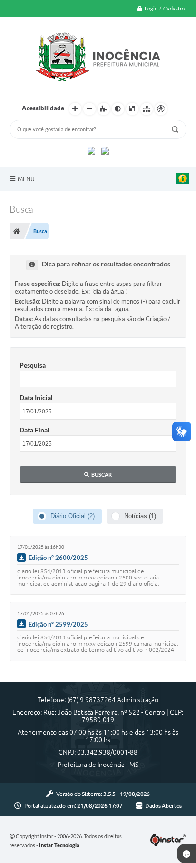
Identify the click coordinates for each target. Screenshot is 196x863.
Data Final (34, 430)
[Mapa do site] (146, 109)
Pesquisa (33, 365)
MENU (26, 179)
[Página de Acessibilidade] (161, 109)
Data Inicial (36, 397)
